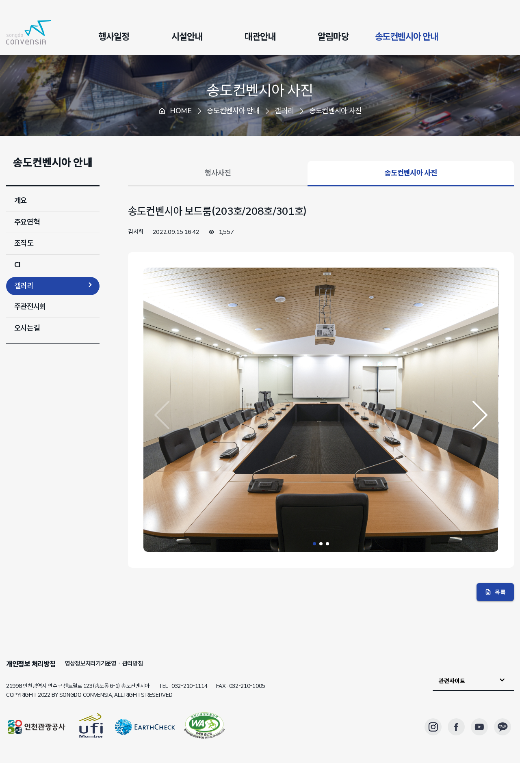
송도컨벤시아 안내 (406, 36)
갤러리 (23, 286)
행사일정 (113, 36)
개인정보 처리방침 (30, 663)
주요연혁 (27, 222)
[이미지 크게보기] (320, 550)
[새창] (204, 726)
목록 (500, 592)
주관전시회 (30, 306)
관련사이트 (452, 681)
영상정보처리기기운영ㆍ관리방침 (104, 663)
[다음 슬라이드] (480, 415)
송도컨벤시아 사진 (260, 90)
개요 (20, 200)
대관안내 (260, 36)
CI (17, 265)
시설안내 (186, 36)
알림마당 (333, 36)
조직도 (23, 243)
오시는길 (27, 328)
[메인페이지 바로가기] (28, 32)
